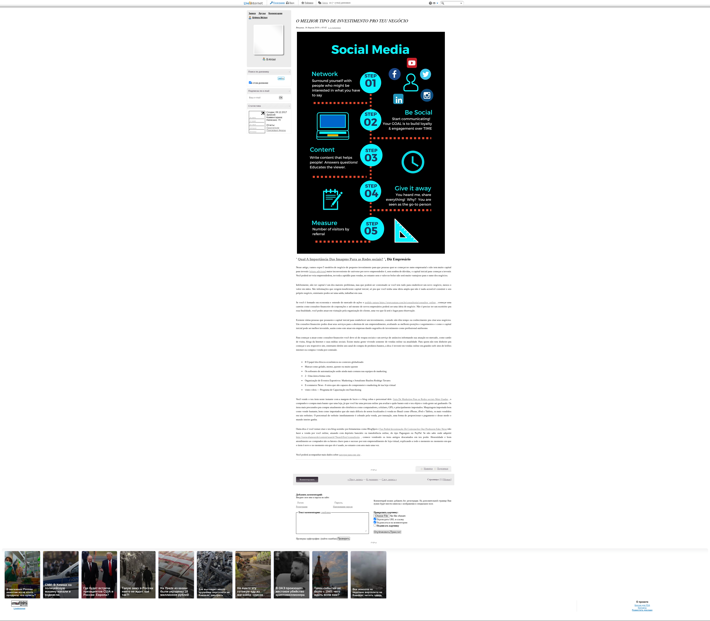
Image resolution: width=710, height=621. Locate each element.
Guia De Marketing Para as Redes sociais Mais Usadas (420, 399)
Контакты (642, 608)
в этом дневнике (259, 83)
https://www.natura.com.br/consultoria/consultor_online (408, 302)
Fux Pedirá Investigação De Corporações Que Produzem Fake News (413, 429)
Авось (325, 2)
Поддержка (430, 3)
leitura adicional (317, 271)
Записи (252, 13)
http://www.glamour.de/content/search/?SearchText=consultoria (328, 437)
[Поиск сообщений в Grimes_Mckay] (281, 78)
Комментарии (275, 13)
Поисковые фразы (276, 130)
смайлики (326, 512)
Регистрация (279, 2)
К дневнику (372, 479)
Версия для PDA (642, 605)
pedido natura (372, 302)
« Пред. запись (355, 479)
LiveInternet (254, 3)
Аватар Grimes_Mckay (268, 39)
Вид (435, 3)
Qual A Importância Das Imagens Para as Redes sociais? (340, 259)
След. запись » (389, 479)
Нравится (428, 468)
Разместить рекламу (642, 610)
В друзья (271, 59)
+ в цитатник (334, 27)
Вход (291, 2)
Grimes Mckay (250, 17)
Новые (447, 479)
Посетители (272, 127)
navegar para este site (349, 454)
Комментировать (307, 479)
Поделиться (442, 468)
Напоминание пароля (343, 506)
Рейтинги (309, 2)
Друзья (262, 13)
